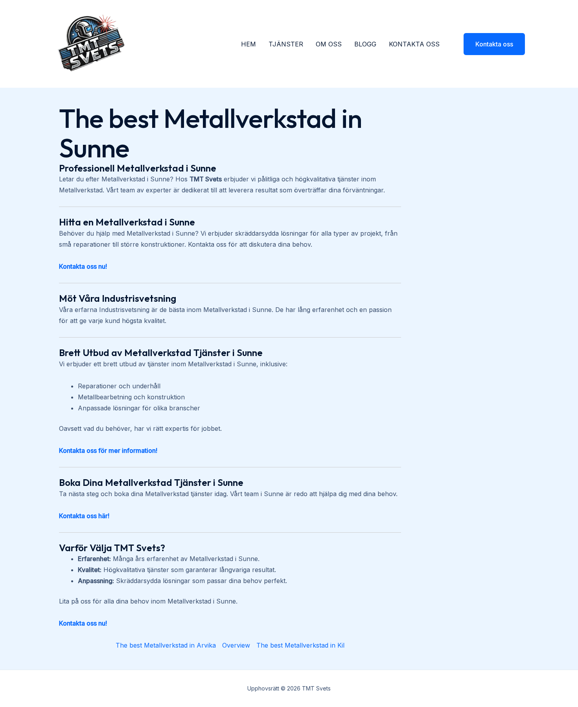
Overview (236, 645)
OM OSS (329, 44)
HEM (248, 44)
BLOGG (365, 44)
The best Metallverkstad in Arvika (166, 645)
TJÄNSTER (286, 44)
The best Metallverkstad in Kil (300, 645)
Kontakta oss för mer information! (108, 450)
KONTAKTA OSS (414, 44)
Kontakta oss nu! (83, 266)
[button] (489, 44)
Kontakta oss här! (84, 516)
